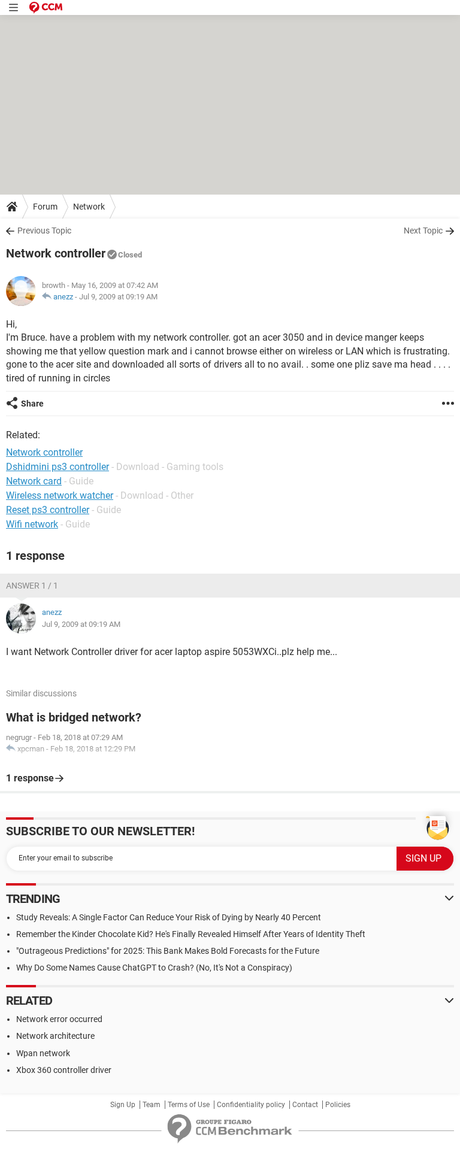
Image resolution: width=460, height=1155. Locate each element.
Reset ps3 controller (47, 510)
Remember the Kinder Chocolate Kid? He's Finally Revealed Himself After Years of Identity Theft (190, 934)
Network (89, 206)
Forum (45, 206)
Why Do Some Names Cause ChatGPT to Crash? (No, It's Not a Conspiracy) (154, 967)
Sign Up (122, 1105)
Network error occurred (59, 1019)
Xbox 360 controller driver (63, 1070)
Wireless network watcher (59, 495)
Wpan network (43, 1053)
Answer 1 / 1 (32, 585)
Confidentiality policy (251, 1105)
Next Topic (423, 230)
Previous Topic (44, 230)
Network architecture (55, 1036)
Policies (337, 1105)
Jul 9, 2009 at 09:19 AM (118, 296)
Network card (34, 481)
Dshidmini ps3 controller (57, 466)
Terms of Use (189, 1105)
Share (32, 403)
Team (152, 1105)
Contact (305, 1105)
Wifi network (32, 524)
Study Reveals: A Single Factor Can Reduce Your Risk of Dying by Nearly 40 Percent (168, 917)
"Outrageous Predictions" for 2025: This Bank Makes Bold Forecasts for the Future (167, 951)
